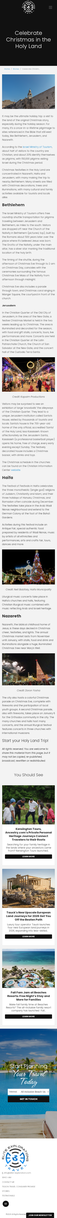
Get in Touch (28, 1099)
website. (16, 470)
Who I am (6, 1177)
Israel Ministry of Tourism (37, 147)
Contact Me (8, 1182)
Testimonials (8, 1195)
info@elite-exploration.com (17, 1172)
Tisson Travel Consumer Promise (18, 1186)
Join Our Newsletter (40, 1215)
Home (7, 69)
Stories (16, 69)
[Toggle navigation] (50, 7)
